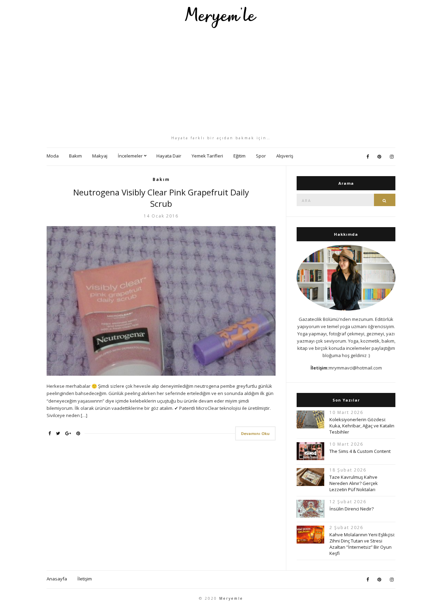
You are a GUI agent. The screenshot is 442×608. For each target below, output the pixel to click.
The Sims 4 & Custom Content (360, 451)
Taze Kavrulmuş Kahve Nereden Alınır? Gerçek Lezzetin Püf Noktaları (353, 483)
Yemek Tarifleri (207, 156)
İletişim (84, 579)
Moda (53, 156)
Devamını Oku (255, 433)
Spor (261, 156)
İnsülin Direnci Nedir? (351, 509)
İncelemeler (130, 156)
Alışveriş (284, 156)
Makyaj (99, 156)
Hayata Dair (168, 156)
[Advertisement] (221, 81)
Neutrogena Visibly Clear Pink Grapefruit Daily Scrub (161, 197)
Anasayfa (57, 579)
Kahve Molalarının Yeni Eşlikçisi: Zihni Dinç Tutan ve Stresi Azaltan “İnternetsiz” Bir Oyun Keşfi (362, 543)
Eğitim (239, 156)
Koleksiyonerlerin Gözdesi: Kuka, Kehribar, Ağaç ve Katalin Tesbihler (361, 425)
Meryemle (231, 598)
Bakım (75, 156)
